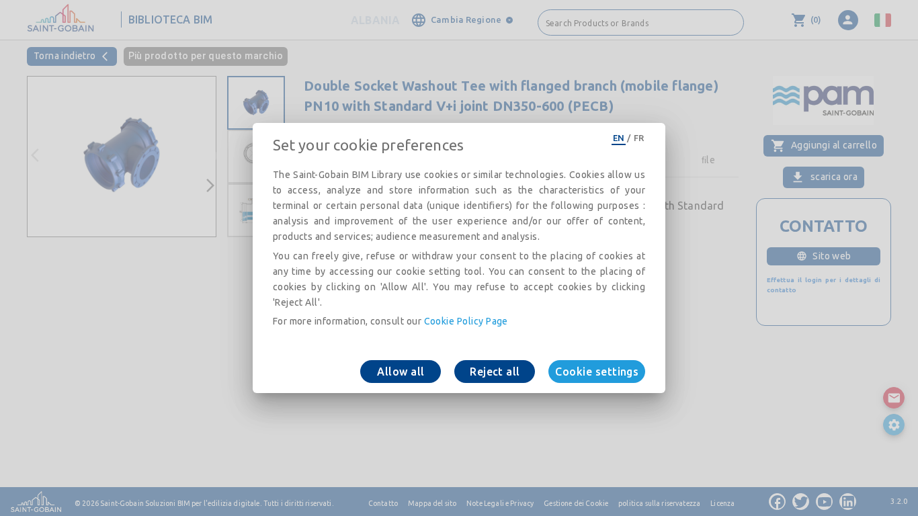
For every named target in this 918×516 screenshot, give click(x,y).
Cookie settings (596, 372)
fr (639, 137)
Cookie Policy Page (466, 321)
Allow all (400, 372)
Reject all (495, 372)
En (619, 137)
